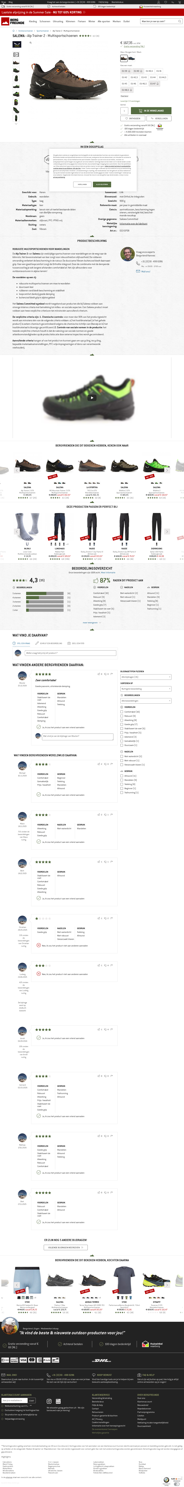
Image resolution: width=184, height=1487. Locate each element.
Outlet (126, 21)
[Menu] (181, 1477)
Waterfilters (7, 1468)
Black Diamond (145, 1468)
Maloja (141, 1466)
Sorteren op (126, 683)
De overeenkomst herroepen (104, 1429)
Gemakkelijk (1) (131, 741)
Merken (117, 21)
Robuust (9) (99, 597)
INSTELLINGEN (82, 184)
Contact (95, 1408)
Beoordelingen (132, 695)
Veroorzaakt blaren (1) (130, 601)
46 (133, 83)
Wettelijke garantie (100, 1432)
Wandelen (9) (153, 597)
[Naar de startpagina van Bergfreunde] (13, 21)
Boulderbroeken (9, 1473)
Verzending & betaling (102, 1398)
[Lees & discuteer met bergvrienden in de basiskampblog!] (60, 1402)
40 (137, 71)
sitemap (9, 1477)
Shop (3, 2)
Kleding (33, 21)
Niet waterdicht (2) (129, 593)
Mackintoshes (53, 1464)
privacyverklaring (59, 177)
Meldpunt (141, 1419)
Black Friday (8, 1464)
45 (124, 83)
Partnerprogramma (146, 1412)
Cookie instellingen (100, 1422)
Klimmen (70, 21)
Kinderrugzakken (100, 1468)
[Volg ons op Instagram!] (51, 1402)
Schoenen (45, 21)
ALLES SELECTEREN (102, 184)
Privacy (99, 1419)
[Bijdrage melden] (111, 674)
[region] (93, 170)
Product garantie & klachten (105, 1415)
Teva (140, 1462)
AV (93, 1419)
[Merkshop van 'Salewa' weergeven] (17, 44)
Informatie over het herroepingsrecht (108, 1425)
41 (159, 71)
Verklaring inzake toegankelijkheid (152, 1422)
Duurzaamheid (144, 1426)
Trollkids (142, 1473)
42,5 (134, 77)
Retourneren (97, 1412)
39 (125, 71)
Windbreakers (8, 1470)
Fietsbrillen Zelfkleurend (102, 1473)
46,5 (143, 83)
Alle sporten (104, 21)
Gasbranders (8, 1466)
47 (153, 83)
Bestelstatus (98, 1401)
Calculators (7, 1462)
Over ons (141, 1398)
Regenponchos (54, 1466)
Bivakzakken (98, 1470)
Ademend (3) (99, 616)
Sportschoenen (43, 31)
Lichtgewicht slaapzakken (103, 1466)
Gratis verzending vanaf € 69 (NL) (20, 6)
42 (124, 77)
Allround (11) (153, 593)
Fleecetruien (53, 1473)
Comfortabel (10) (101, 593)
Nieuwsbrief (142, 1405)
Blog (11, 2)
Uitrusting (58, 21)
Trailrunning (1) (154, 608)
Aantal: (123, 104)
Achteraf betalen (58, 6)
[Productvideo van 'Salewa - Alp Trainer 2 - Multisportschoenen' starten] (16, 54)
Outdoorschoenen (25, 31)
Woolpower (143, 1470)
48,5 (125, 90)
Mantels (51, 1468)
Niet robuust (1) (127, 597)
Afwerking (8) (99, 601)
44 (153, 77)
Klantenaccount (144, 1401)
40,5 (149, 71)
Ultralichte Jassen (55, 1470)
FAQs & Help (97, 1405)
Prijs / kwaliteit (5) (101, 612)
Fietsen (82, 21)
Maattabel (124, 96)
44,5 (162, 77)
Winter (91, 21)
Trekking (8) (152, 601)
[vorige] (17, 470)
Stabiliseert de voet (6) (103, 608)
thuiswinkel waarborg (152, 6)
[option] (69, 80)
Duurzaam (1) (130, 745)
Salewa (19, 36)
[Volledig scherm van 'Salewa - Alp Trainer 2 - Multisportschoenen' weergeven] (30, 42)
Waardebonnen (144, 1408)
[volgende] (167, 470)
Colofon (140, 1415)
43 (144, 77)
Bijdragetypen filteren (132, 671)
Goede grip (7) (99, 605)
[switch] (177, 1484)
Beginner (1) (153, 605)
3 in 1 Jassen (53, 1462)
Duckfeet (142, 1464)
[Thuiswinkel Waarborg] (152, 1344)
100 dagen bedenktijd (106, 6)
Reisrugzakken (99, 1464)
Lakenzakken (98, 1462)
